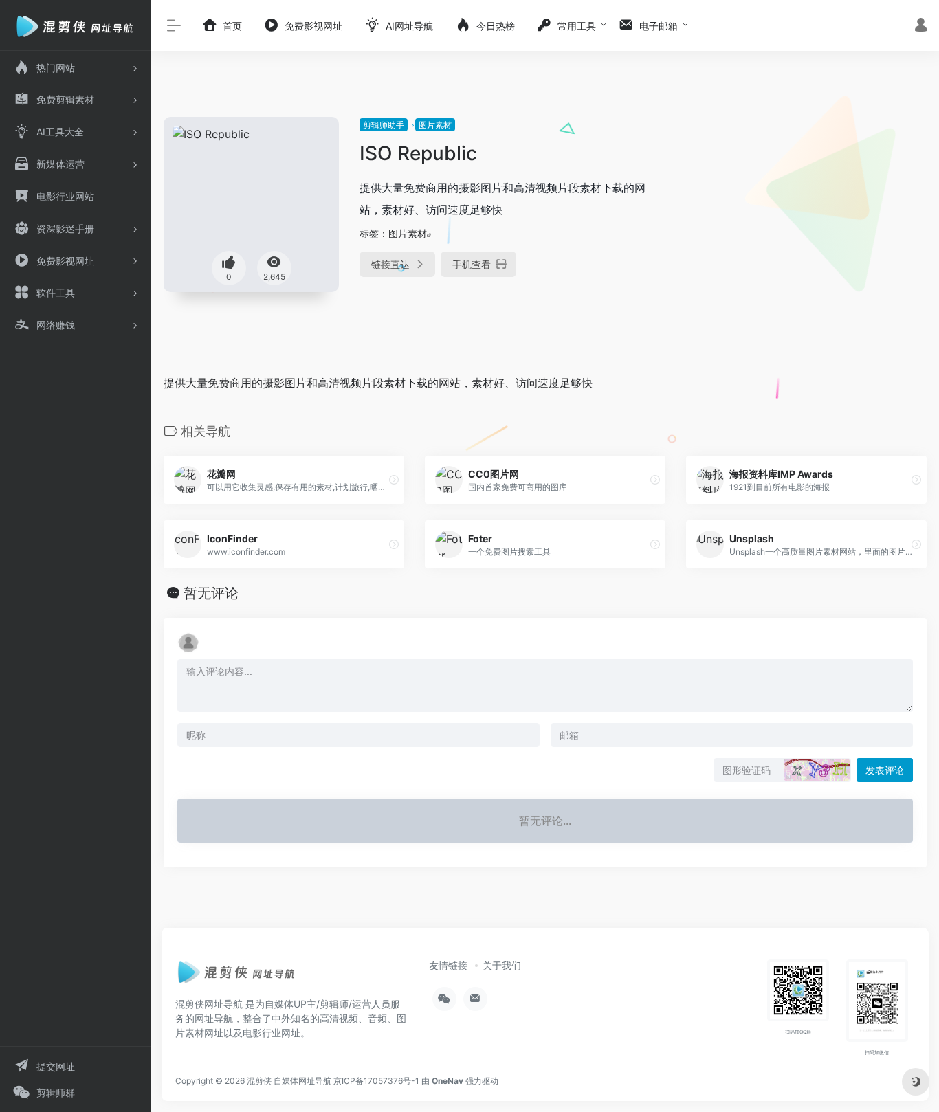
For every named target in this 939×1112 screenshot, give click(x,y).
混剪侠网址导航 (209, 1004)
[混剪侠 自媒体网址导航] (237, 976)
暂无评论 (211, 593)
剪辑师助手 (383, 125)
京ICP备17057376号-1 (376, 1081)
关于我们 (502, 965)
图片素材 (435, 125)
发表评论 (884, 770)
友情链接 (448, 965)
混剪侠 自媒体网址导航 (289, 1081)
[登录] (921, 26)
